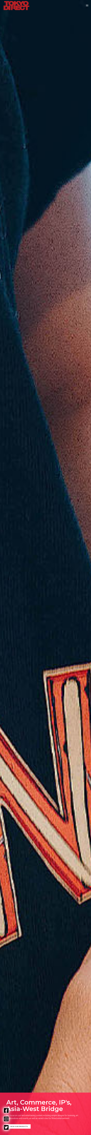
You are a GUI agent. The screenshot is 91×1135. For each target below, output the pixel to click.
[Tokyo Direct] (16, 5)
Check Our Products (18, 1126)
